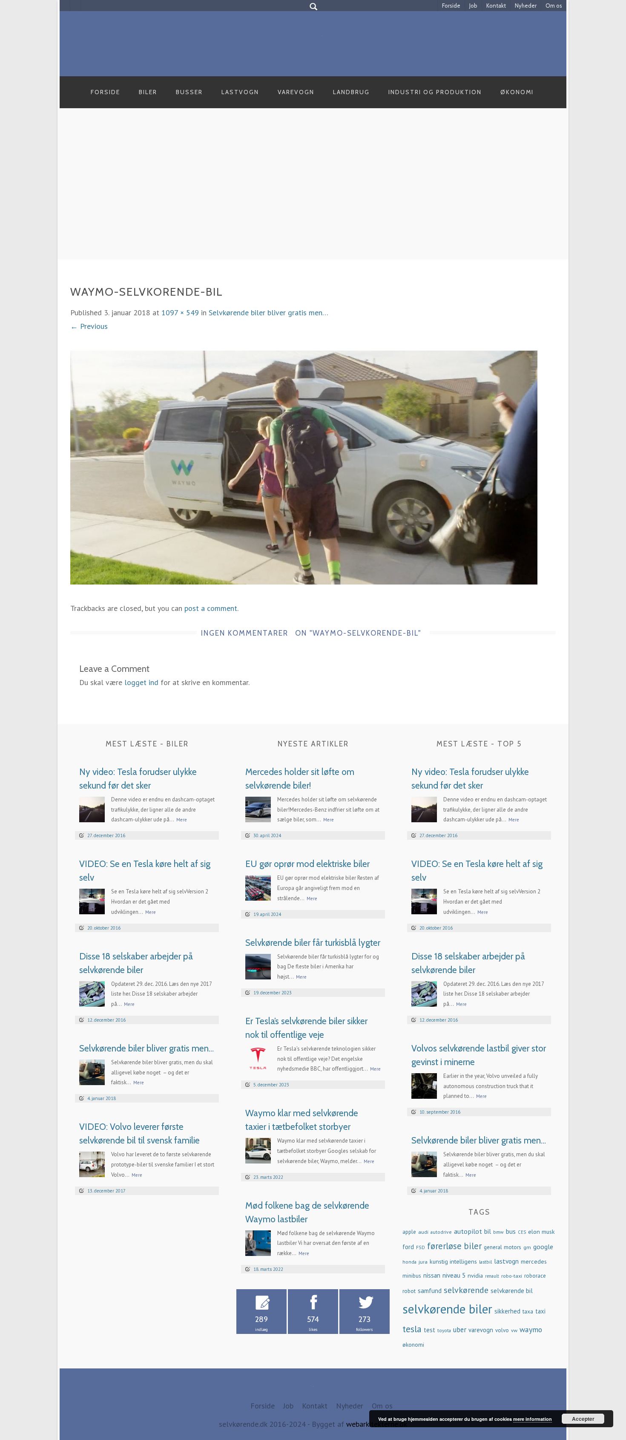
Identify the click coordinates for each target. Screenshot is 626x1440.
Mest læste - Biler (147, 744)
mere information (532, 1419)
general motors (502, 1247)
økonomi (413, 1344)
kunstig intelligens (453, 1261)
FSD (420, 1247)
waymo (531, 1329)
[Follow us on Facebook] (65, 5)
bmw (498, 1232)
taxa (528, 1311)
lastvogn (506, 1261)
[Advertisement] (313, 193)
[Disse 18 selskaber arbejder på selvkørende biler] (92, 993)
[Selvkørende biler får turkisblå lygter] (258, 966)
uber (459, 1329)
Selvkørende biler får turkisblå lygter (312, 942)
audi (423, 1231)
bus (511, 1231)
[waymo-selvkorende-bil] (303, 467)
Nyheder (526, 5)
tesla (412, 1329)
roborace (535, 1275)
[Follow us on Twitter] (75, 5)
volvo (502, 1330)
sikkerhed (507, 1311)
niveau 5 (453, 1275)
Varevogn (296, 92)
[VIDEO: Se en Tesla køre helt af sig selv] (92, 901)
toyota (444, 1330)
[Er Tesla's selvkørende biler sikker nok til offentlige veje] (258, 1058)
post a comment (210, 608)
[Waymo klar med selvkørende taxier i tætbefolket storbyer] (258, 1150)
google (543, 1246)
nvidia (475, 1275)
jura (423, 1261)
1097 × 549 (180, 312)
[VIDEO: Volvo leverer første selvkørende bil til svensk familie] (92, 1164)
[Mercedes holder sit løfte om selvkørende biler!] (258, 808)
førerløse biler (454, 1246)
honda (409, 1262)
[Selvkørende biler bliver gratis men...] (92, 1071)
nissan (431, 1275)
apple (409, 1232)
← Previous (89, 326)
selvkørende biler (447, 1309)
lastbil (485, 1262)
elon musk (541, 1232)
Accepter (583, 1419)
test (429, 1330)
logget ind (141, 682)
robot (409, 1291)
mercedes (534, 1261)
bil (487, 1231)
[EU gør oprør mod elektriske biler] (258, 887)
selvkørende (466, 1290)
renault (492, 1276)
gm (527, 1247)
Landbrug (351, 92)
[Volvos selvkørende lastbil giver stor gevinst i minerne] (424, 1085)
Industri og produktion (435, 92)
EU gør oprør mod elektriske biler (307, 863)
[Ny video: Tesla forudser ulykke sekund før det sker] (92, 808)
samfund (430, 1291)
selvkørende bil (512, 1291)
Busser (189, 92)
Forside (451, 5)
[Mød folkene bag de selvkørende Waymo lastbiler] (258, 1242)
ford (408, 1247)
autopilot (468, 1231)
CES (522, 1232)
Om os (554, 5)
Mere (181, 820)
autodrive (441, 1232)
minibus (411, 1275)
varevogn (480, 1330)
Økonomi (517, 92)
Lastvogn (240, 92)
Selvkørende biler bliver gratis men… (268, 312)
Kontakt (496, 5)
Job (473, 5)
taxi (540, 1311)
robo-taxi (511, 1275)
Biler (148, 92)
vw (514, 1330)
